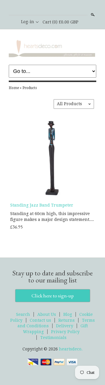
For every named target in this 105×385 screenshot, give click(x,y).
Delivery (64, 325)
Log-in (27, 21)
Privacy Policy (65, 331)
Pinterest (62, 8)
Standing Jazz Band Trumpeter (41, 205)
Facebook (52, 8)
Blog (67, 314)
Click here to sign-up (53, 295)
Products (29, 88)
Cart (60, 22)
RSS (42, 8)
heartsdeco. (71, 349)
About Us (46, 314)
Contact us (40, 320)
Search (92, 15)
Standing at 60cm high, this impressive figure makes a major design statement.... (52, 216)
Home (14, 88)
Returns (66, 320)
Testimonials (53, 337)
